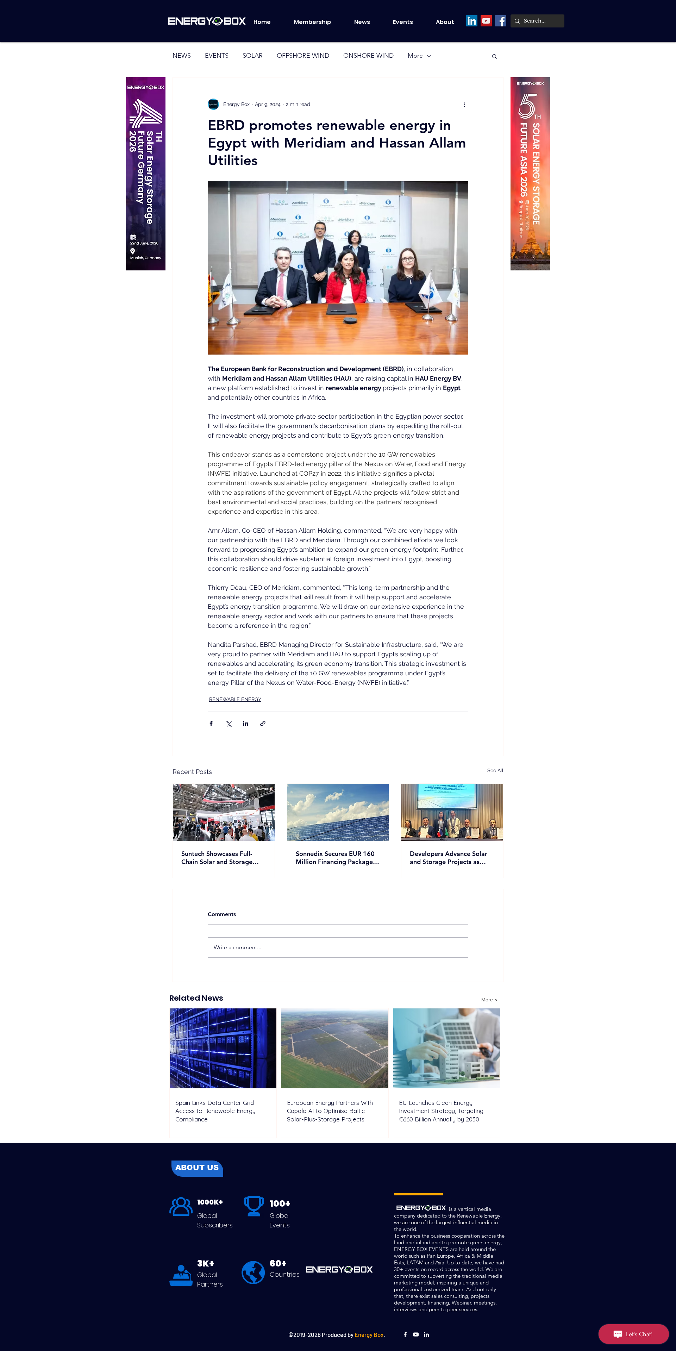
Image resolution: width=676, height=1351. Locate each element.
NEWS (182, 56)
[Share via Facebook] (211, 723)
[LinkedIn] (471, 20)
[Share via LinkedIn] (245, 723)
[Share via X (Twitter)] (228, 723)
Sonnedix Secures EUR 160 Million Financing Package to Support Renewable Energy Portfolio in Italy (335, 858)
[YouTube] (486, 20)
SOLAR (253, 56)
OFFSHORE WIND (303, 56)
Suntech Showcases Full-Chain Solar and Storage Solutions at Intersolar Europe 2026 (216, 858)
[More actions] (464, 104)
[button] (409, 22)
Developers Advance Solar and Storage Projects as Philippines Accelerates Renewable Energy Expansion (448, 858)
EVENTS (217, 56)
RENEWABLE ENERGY (235, 699)
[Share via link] (262, 723)
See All (495, 770)
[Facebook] (500, 20)
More (415, 56)
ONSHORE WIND (368, 56)
